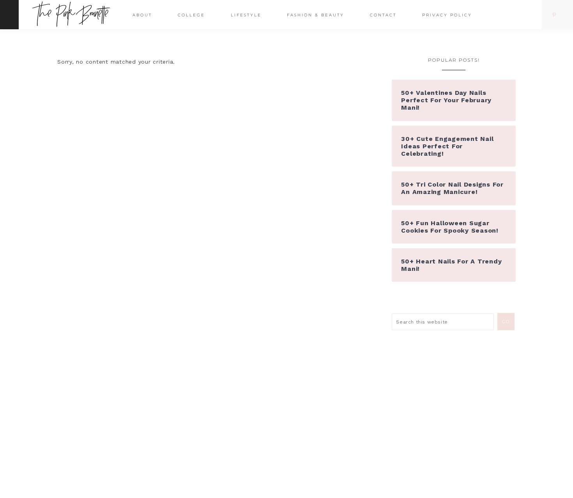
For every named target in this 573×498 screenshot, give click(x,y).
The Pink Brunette (73, 14)
